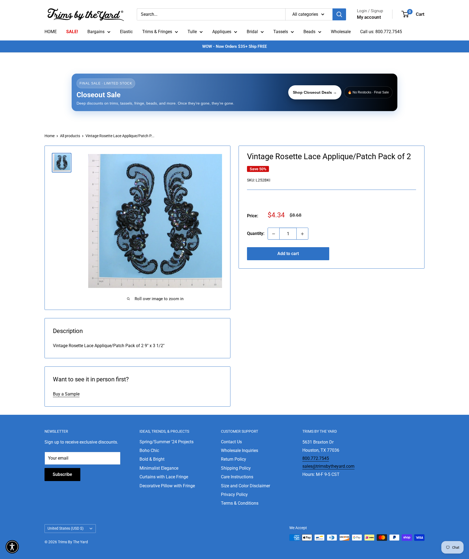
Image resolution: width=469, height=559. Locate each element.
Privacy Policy (234, 494)
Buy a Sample (66, 394)
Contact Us (231, 441)
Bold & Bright (152, 459)
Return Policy (233, 459)
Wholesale (341, 31)
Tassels (280, 31)
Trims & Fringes (157, 31)
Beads (309, 31)
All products (70, 136)
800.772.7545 (315, 458)
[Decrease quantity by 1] (273, 234)
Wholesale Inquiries (239, 450)
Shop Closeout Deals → (315, 92)
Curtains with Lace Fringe (164, 476)
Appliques (221, 31)
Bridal (252, 31)
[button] (12, 547)
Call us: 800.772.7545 (381, 31)
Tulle (192, 31)
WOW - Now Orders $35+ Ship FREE (234, 46)
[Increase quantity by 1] (302, 234)
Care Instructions (237, 476)
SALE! (72, 31)
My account (369, 17)
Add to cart (288, 253)
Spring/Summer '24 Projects (167, 441)
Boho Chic (149, 450)
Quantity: (255, 233)
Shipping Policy (236, 468)
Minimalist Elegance (159, 468)
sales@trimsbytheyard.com (328, 466)
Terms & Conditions (239, 503)
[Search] (339, 14)
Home (50, 136)
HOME (51, 31)
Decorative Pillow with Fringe (167, 485)
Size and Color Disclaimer (245, 485)
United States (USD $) (65, 528)
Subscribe (62, 474)
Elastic (126, 31)
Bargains (95, 31)
